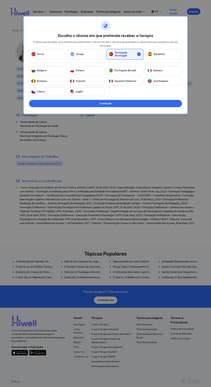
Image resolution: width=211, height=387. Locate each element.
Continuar (105, 103)
